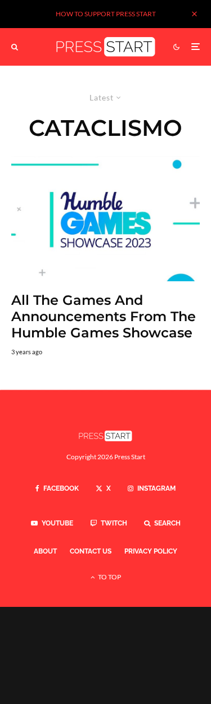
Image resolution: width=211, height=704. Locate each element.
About (45, 551)
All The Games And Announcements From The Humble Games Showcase (103, 316)
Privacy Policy (150, 551)
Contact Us (90, 551)
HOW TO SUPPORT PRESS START (106, 14)
